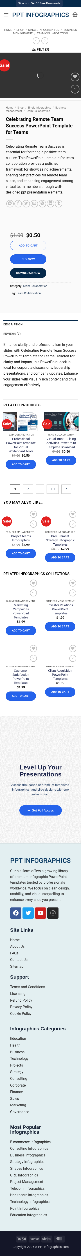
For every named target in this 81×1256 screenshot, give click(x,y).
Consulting (18, 1078)
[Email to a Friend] (34, 203)
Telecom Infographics (27, 1188)
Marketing (18, 1105)
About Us (17, 946)
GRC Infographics (24, 1175)
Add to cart (28, 245)
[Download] (75, 89)
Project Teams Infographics (21, 538)
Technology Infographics (30, 1202)
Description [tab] (12, 324)
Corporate (18, 1085)
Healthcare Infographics (29, 1195)
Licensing (17, 993)
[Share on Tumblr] (58, 203)
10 (53, 489)
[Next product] (36, 40)
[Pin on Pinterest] (42, 203)
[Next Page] (66, 489)
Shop (20, 29)
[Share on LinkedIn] (50, 203)
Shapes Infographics (26, 1168)
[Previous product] (44, 40)
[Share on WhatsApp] (10, 203)
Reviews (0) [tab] (12, 333)
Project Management (26, 1182)
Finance (16, 1092)
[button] (6, 14)
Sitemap (16, 966)
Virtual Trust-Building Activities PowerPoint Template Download (61, 443)
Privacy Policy (21, 1007)
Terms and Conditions (27, 987)
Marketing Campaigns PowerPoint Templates (21, 611)
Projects (16, 1065)
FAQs (14, 953)
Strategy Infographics (27, 1162)
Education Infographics (28, 1215)
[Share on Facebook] (18, 203)
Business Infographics (27, 1155)
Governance (19, 1112)
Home (8, 29)
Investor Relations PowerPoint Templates (60, 609)
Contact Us (18, 960)
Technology (19, 1058)
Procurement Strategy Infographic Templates (60, 540)
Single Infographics (43, 29)
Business (17, 1052)
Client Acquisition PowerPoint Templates (60, 674)
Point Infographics (24, 1208)
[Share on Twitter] (26, 203)
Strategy (16, 1072)
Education (18, 1038)
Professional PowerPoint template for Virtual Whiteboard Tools (21, 445)
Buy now (28, 259)
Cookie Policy (21, 1013)
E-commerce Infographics (30, 1142)
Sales (14, 1098)
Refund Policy (21, 1000)
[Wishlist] (75, 77)
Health (15, 1045)
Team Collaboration (52, 33)
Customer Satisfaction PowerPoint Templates (20, 677)
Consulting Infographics (29, 1148)
